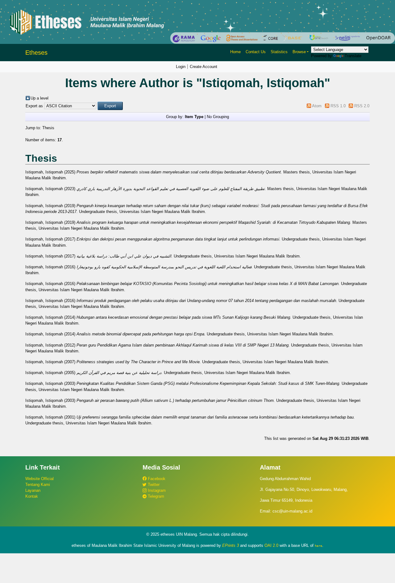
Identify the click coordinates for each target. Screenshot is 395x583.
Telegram (155, 496)
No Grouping (218, 116)
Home (235, 51)
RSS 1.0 (338, 106)
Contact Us (256, 51)
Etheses (36, 52)
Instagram (156, 490)
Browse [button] (299, 51)
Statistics (279, 51)
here (318, 545)
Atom (317, 106)
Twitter (153, 484)
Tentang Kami (37, 484)
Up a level (39, 98)
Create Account (203, 66)
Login (180, 66)
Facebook (156, 478)
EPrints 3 (230, 545)
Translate (353, 55)
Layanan (32, 490)
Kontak (31, 496)
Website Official (39, 478)
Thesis (48, 128)
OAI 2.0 (271, 545)
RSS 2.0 (361, 106)
